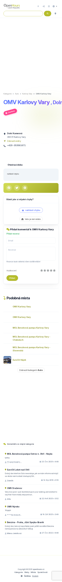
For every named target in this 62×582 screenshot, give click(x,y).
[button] (55, 6)
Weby (26, 572)
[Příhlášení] (43, 6)
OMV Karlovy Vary (22, 306)
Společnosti (42, 572)
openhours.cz (38, 569)
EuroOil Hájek (19, 360)
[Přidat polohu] (38, 6)
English (35, 576)
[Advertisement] (31, 52)
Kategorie (19, 572)
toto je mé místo (32, 219)
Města (33, 572)
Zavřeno (11, 112)
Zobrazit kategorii (31, 370)
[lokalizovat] (55, 13)
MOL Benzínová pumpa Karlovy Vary (31, 328)
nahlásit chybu (13, 174)
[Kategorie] (49, 6)
